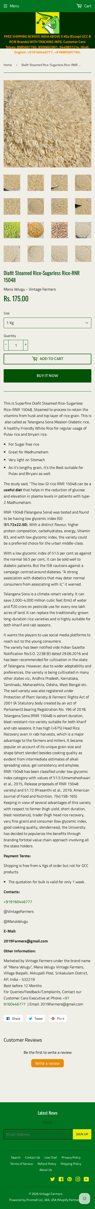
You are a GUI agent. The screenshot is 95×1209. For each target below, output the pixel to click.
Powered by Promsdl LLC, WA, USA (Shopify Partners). (45, 1199)
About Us (45, 1169)
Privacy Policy (71, 1157)
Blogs (47, 1122)
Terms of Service (21, 1163)
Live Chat (51, 1157)
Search (15, 1157)
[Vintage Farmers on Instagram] (78, 1180)
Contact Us (32, 1157)
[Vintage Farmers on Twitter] (52, 1180)
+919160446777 (18, 902)
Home (8, 64)
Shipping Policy (71, 1163)
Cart (87, 6)
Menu (14, 6)
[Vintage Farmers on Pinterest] (69, 1180)
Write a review (47, 1063)
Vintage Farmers (50, 1193)
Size (7, 313)
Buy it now (47, 376)
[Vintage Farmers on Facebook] (61, 1180)
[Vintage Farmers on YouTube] (86, 1180)
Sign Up (82, 1134)
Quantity (10, 335)
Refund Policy (47, 1163)
